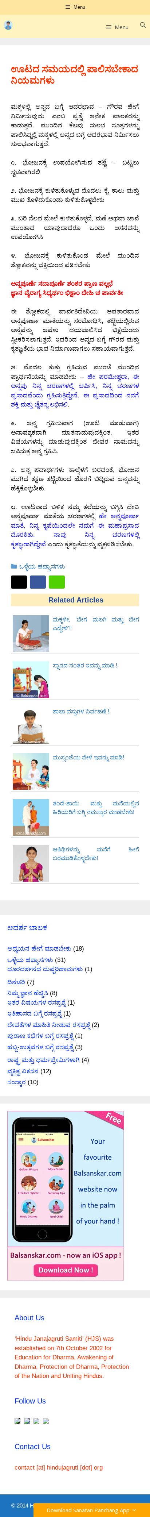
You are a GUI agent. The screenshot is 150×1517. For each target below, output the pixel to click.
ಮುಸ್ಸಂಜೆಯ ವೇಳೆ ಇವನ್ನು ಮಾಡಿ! (88, 757)
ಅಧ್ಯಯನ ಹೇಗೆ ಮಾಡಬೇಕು (39, 948)
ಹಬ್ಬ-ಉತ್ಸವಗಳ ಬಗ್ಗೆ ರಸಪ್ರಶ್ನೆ (40, 1047)
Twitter (19, 582)
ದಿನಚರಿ (16, 982)
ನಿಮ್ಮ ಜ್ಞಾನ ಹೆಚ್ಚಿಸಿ (27, 993)
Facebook (38, 582)
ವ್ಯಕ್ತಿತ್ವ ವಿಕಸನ (23, 1071)
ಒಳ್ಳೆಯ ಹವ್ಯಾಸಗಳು (42, 566)
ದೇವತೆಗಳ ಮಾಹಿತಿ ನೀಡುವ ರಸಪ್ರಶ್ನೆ (48, 1024)
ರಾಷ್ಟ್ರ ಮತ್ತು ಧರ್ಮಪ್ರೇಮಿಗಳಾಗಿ (43, 1059)
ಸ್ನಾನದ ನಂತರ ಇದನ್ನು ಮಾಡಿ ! (85, 665)
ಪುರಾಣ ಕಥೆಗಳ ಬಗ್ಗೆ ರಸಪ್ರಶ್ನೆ (40, 1035)
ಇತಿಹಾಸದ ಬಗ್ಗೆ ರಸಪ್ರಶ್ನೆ (34, 1013)
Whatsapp (57, 582)
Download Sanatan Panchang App (90, 1510)
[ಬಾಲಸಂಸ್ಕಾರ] (13, 25)
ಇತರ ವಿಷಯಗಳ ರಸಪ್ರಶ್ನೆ (36, 1002)
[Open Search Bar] (143, 25)
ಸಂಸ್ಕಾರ (16, 1082)
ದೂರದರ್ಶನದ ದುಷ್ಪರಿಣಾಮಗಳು (45, 969)
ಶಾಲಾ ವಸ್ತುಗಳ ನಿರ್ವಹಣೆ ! (81, 711)
